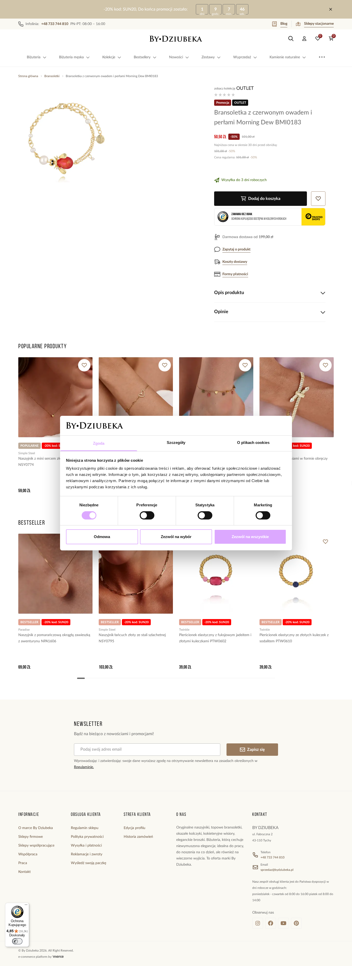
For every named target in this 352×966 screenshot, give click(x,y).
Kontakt (24, 872)
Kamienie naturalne (285, 57)
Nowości (176, 57)
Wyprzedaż (242, 57)
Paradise (24, 629)
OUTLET (245, 88)
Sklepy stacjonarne (319, 24)
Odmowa (102, 536)
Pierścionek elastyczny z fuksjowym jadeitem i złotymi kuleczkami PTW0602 (215, 638)
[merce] (58, 956)
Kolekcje (108, 57)
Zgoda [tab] (99, 443)
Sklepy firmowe (30, 837)
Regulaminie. (84, 767)
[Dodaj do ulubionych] (84, 365)
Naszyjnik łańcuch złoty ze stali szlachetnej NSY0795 (132, 638)
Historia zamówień (138, 837)
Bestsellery (142, 57)
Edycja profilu (134, 828)
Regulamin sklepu (84, 828)
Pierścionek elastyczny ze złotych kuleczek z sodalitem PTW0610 (294, 638)
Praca (22, 863)
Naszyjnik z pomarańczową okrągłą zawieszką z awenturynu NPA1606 (54, 638)
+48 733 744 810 (272, 857)
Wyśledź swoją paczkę (88, 863)
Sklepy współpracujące (36, 845)
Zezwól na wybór (176, 536)
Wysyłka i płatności (86, 845)
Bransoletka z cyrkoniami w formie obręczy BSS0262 (293, 462)
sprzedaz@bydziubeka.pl (277, 869)
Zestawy (208, 57)
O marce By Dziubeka (35, 828)
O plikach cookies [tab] (253, 442)
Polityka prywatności (87, 837)
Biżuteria (33, 57)
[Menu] (26, 906)
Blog (283, 24)
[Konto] (304, 38)
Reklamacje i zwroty (86, 854)
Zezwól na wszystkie (250, 536)
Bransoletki (52, 76)
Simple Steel (26, 453)
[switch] (147, 515)
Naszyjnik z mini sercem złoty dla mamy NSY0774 (49, 462)
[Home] (176, 39)
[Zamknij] (331, 9)
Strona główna (28, 76)
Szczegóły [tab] (176, 442)
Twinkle (184, 629)
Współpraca (27, 854)
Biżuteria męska (71, 57)
